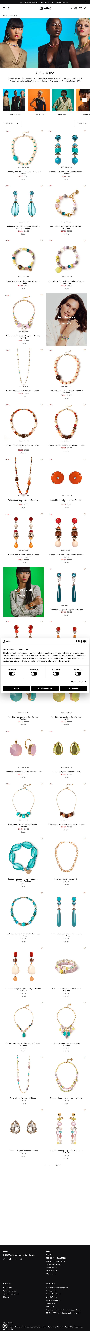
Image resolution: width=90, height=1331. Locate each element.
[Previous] (4, 2)
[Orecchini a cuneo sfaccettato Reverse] (23, 694)
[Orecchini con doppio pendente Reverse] (66, 1128)
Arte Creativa (51, 1270)
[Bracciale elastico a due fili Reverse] (66, 966)
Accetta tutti (73, 688)
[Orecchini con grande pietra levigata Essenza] (23, 966)
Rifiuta (16, 688)
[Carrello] (85, 8)
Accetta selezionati (45, 688)
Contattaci (7, 1287)
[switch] (34, 674)
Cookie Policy (51, 1297)
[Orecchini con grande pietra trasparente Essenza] (23, 204)
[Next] (86, 2)
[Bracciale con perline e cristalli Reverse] (66, 204)
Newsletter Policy (53, 1300)
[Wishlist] (80, 8)
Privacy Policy (51, 1291)
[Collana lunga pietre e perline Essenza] (23, 477)
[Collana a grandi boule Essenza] (23, 149)
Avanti (84, 100)
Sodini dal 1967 (52, 1267)
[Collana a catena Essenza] (66, 856)
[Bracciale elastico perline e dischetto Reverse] (66, 259)
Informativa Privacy (53, 1294)
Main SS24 (13, 16)
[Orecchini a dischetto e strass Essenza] (66, 477)
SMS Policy (50, 1303)
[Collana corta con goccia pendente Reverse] (23, 1021)
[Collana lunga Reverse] (23, 1075)
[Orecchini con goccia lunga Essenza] (66, 587)
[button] (4, 8)
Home (5, 16)
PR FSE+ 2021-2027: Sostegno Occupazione (63, 1313)
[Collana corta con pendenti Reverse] (66, 1021)
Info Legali (50, 1306)
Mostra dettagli (77, 682)
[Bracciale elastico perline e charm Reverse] (23, 259)
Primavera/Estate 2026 (55, 1261)
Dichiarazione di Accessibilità (57, 1287)
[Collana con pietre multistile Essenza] (66, 423)
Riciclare (6, 1297)
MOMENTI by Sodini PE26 (56, 1258)
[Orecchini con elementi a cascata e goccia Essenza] (23, 532)
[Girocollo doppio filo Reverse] (66, 1075)
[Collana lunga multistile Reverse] (23, 368)
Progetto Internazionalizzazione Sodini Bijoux (63, 1310)
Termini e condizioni (11, 1294)
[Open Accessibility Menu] (5, 1326)
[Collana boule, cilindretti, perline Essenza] (23, 423)
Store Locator (51, 1274)
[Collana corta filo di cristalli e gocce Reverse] (23, 313)
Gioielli (48, 1255)
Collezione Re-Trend (54, 1264)
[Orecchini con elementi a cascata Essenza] (66, 149)
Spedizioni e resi (9, 1291)
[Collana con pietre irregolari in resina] (23, 802)
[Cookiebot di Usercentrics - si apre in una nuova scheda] (77, 641)
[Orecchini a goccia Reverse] (66, 749)
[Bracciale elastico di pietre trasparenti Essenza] (23, 856)
